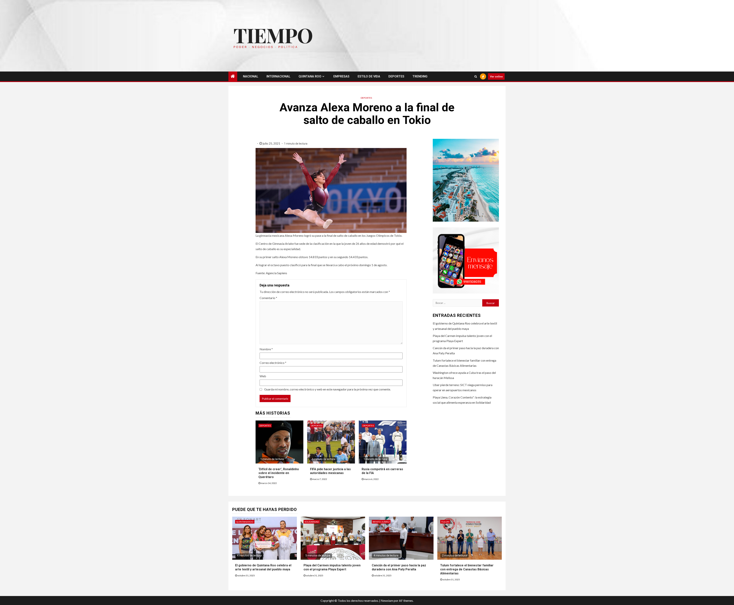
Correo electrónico (273, 362)
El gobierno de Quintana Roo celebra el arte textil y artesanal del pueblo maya (263, 567)
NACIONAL (250, 76)
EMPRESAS (341, 76)
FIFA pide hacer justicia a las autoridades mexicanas (330, 471)
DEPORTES (396, 76)
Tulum (445, 521)
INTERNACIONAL (278, 76)
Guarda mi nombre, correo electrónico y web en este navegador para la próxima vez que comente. (327, 389)
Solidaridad (311, 521)
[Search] (475, 76)
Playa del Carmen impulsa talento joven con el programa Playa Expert (332, 567)
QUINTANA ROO (310, 76)
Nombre (266, 349)
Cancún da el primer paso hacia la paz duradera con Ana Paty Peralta (399, 567)
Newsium (387, 600)
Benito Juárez (381, 521)
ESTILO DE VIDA (369, 76)
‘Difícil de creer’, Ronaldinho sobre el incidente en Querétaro (278, 473)
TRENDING (419, 76)
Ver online (496, 76)
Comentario (268, 298)
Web (263, 376)
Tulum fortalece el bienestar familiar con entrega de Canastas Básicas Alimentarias (467, 569)
